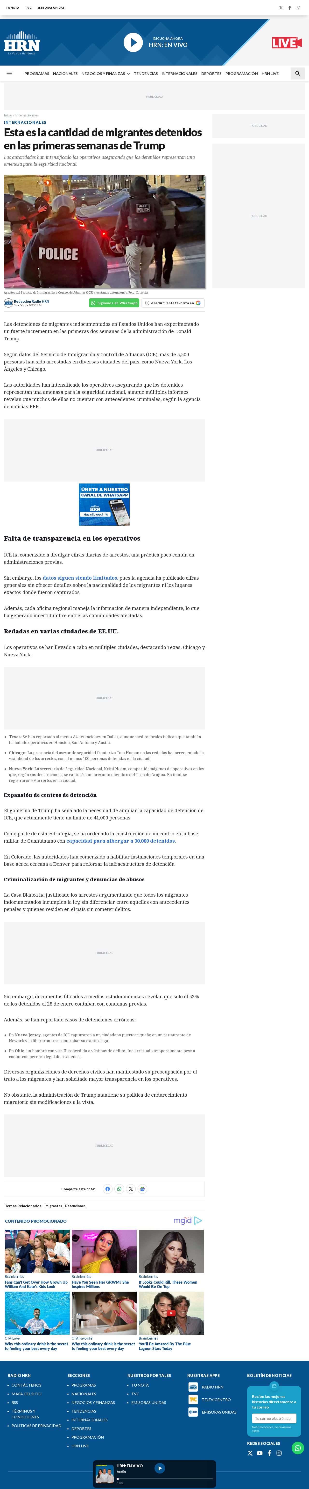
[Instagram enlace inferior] (279, 1453)
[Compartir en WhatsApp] (119, 1189)
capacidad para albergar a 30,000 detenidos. (121, 841)
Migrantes (53, 1206)
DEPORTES (211, 73)
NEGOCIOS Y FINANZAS (103, 73)
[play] (159, 1468)
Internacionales (27, 115)
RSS (15, 1402)
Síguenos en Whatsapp (117, 303)
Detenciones (75, 1206)
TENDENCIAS (146, 73)
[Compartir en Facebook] (107, 1189)
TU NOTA (12, 7)
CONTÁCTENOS (26, 1385)
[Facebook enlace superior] (290, 8)
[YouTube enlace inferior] (260, 1453)
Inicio (8, 115)
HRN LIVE (270, 73)
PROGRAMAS (37, 73)
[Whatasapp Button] (298, 1448)
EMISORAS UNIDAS (50, 7)
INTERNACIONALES (179, 73)
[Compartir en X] (131, 1189)
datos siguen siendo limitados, (80, 578)
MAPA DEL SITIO (27, 1393)
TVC (28, 7)
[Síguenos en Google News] (142, 1189)
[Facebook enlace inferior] (269, 1453)
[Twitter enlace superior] (281, 8)
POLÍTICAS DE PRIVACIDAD (36, 1425)
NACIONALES (65, 73)
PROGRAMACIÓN (241, 73)
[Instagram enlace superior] (298, 8)
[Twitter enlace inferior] (250, 1453)
